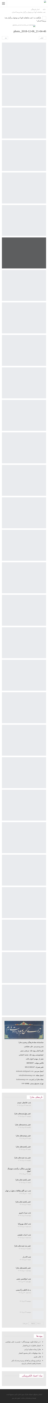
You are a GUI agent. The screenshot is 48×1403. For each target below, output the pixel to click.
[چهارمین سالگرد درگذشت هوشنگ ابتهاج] (38, 1172)
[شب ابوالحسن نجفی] (38, 1282)
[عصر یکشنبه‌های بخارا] (38, 1150)
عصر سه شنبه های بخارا (22, 1158)
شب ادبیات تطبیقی (24, 1235)
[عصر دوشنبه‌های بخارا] (38, 1139)
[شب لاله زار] (38, 1260)
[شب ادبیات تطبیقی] (38, 1238)
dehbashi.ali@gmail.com (24, 1071)
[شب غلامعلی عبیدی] (38, 1106)
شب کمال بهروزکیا (24, 1224)
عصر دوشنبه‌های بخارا (23, 1136)
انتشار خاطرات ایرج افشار (32, 1345)
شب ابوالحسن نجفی (23, 1279)
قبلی (42, 38)
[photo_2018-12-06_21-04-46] (24, 58)
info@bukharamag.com (27, 1075)
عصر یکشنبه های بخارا (23, 1202)
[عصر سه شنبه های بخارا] (38, 1161)
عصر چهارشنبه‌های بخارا (22, 1114)
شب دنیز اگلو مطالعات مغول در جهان (18, 1191)
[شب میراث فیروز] (38, 1216)
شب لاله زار (27, 1257)
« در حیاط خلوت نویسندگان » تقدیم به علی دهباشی (23, 1342)
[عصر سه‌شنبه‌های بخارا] (38, 1128)
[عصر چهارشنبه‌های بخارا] (38, 1117)
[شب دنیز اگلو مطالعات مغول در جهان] (38, 1194)
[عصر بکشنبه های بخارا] (38, 1183)
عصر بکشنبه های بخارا (23, 1180)
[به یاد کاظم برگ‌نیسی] (38, 1293)
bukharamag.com (22, 1079)
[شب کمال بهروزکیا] (38, 1227)
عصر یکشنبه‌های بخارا (23, 1147)
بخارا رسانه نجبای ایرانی (32, 1349)
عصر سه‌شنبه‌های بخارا (23, 1125)
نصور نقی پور (16, 1398)
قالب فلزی (37, 1357)
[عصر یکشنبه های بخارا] (38, 1205)
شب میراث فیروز (25, 1213)
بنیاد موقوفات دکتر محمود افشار (30, 1353)
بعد (5, 38)
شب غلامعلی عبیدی (24, 1103)
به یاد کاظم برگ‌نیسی (23, 1290)
